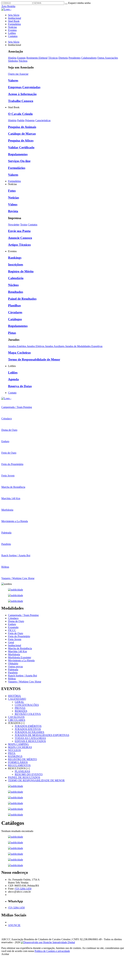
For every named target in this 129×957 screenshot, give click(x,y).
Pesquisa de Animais (22, 127)
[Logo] (6, 398)
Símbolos (13, 60)
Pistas (12, 333)
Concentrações (27, 704)
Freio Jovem (14, 639)
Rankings (14, 257)
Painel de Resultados (22, 298)
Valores (13, 80)
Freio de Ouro (15, 633)
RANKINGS (15, 756)
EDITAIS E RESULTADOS (30, 741)
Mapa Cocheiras (19, 352)
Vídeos (12, 204)
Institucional (14, 18)
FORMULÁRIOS (18, 762)
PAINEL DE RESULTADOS (24, 777)
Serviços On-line (19, 161)
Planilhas (14, 305)
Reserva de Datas (20, 386)
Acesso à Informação (22, 94)
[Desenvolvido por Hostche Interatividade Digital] (48, 942)
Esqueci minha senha (79, 3)
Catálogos (15, 319)
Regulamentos (18, 154)
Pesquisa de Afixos (20, 140)
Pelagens (30, 120)
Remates (21, 711)
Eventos (12, 30)
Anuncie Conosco (20, 238)
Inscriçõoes (15, 264)
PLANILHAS (22, 771)
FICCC (12, 630)
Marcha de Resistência (20, 648)
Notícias (12, 27)
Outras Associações (107, 57)
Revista (13, 211)
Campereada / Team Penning (23, 615)
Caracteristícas (43, 120)
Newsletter (13, 224)
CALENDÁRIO (17, 698)
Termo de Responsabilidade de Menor (34, 359)
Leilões (12, 33)
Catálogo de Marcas (22, 133)
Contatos (12, 36)
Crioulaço (13, 618)
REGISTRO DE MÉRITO (22, 759)
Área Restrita (8, 6)
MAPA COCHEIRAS (20, 747)
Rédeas (12, 678)
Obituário (13, 663)
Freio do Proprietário (19, 636)
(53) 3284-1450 (23, 888)
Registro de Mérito (21, 271)
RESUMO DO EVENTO (29, 774)
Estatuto (21, 57)
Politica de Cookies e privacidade (52, 951)
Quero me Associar (18, 73)
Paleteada (13, 669)
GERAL (19, 701)
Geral (11, 642)
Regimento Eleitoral (37, 57)
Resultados (15, 292)
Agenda (13, 379)
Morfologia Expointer (19, 657)
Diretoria (63, 57)
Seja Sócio (13, 15)
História (12, 57)
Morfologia (14, 654)
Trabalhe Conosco (20, 101)
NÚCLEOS (14, 750)
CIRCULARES (16, 720)
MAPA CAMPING (18, 744)
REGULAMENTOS (19, 765)
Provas (20, 708)
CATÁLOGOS (16, 717)
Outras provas (15, 666)
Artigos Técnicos (19, 244)
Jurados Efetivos (36, 346)
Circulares (15, 312)
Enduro (12, 624)
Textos (23, 224)
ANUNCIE (14, 925)
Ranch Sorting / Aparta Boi (22, 675)
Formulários (14, 24)
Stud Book (13, 21)
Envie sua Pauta (19, 231)
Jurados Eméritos (17, 346)
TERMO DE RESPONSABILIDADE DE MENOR (36, 780)
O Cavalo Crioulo (20, 114)
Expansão (13, 627)
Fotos (12, 190)
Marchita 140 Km (17, 651)
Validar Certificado (21, 147)
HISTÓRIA (14, 695)
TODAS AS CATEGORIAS (30, 738)
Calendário (16, 278)
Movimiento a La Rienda (21, 660)
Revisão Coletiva (28, 714)
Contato (12, 392)
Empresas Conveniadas (24, 87)
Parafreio (13, 672)
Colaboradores (89, 57)
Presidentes (74, 57)
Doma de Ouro (16, 621)
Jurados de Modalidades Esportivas (83, 346)
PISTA (11, 753)
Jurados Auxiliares (55, 346)
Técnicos (53, 57)
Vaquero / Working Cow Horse (24, 681)
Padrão (21, 120)
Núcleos (23, 60)
